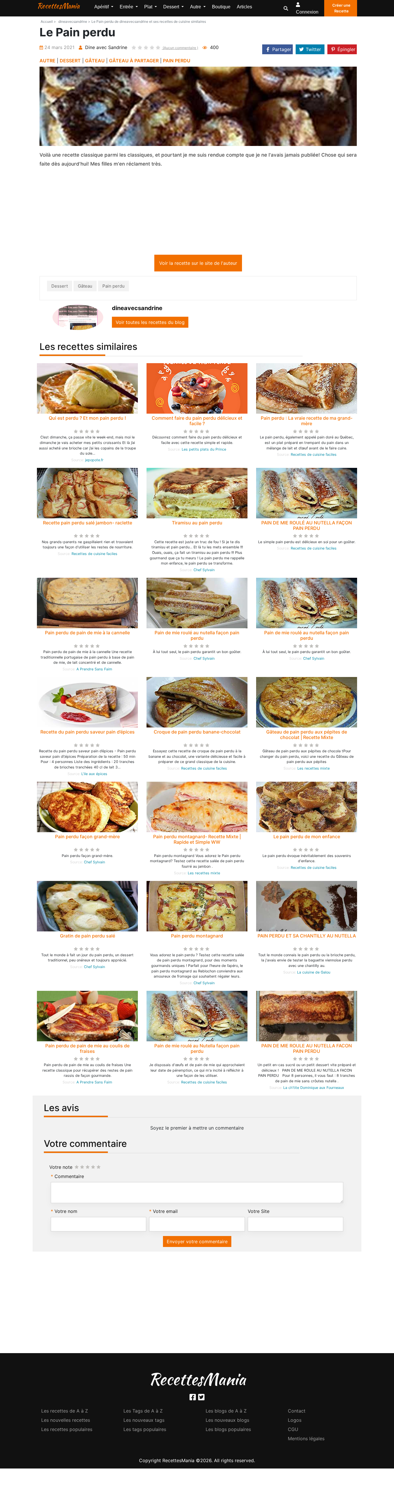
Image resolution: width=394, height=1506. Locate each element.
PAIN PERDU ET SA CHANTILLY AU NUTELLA (307, 937)
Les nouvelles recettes (65, 1421)
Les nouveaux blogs (227, 1421)
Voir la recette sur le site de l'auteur (198, 264)
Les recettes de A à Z (64, 1412)
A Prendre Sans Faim (94, 670)
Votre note (60, 1168)
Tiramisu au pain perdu (197, 524)
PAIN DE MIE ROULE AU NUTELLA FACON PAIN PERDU (306, 1049)
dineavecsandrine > (74, 21)
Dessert (59, 287)
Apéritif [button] (102, 6)
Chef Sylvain (204, 571)
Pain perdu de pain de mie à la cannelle (87, 634)
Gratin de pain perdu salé (87, 937)
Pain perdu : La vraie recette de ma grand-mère (306, 421)
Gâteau (85, 287)
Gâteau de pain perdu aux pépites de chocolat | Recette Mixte (306, 735)
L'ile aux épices (94, 775)
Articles (244, 6)
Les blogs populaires (228, 1430)
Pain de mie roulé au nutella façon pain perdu (197, 636)
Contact (296, 1412)
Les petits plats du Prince (204, 450)
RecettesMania (58, 6)
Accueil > (48, 21)
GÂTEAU (95, 60)
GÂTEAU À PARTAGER (134, 60)
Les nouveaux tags (143, 1421)
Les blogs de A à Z (226, 1412)
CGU (293, 1430)
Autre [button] (196, 6)
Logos (294, 1421)
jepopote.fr (94, 461)
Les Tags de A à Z (143, 1412)
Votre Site (258, 1212)
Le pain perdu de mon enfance (306, 838)
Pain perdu (113, 287)
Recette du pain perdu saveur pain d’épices (87, 733)
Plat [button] (148, 6)
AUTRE (47, 60)
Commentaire (69, 1177)
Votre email (165, 1212)
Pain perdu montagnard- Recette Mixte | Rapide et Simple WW (197, 840)
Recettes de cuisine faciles (314, 455)
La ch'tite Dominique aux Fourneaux (313, 1089)
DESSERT (70, 60)
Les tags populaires (144, 1430)
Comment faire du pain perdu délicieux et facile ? (197, 421)
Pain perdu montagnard (197, 937)
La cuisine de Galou (313, 973)
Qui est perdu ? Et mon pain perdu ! (87, 419)
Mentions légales (306, 1440)
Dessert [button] (171, 6)
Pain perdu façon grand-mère (87, 838)
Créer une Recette (341, 8)
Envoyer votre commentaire (197, 1243)
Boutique (221, 6)
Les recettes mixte (313, 769)
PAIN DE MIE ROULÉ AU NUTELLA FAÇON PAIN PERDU (306, 526)
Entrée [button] (127, 6)
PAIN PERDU (176, 60)
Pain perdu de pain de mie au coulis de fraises (87, 1049)
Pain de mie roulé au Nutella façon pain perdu (197, 1049)
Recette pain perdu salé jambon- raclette (87, 524)
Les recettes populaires (66, 1430)
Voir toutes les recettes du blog (150, 323)
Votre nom (66, 1212)
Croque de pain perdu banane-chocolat (197, 733)
